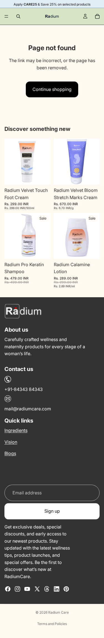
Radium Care (58, 612)
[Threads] (47, 589)
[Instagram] (17, 589)
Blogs (10, 453)
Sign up (52, 511)
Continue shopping (52, 89)
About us (16, 329)
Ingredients (15, 430)
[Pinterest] (66, 589)
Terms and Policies (52, 624)
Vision (10, 441)
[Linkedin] (56, 589)
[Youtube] (27, 589)
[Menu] (6, 16)
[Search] (18, 16)
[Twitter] (37, 589)
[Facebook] (7, 589)
